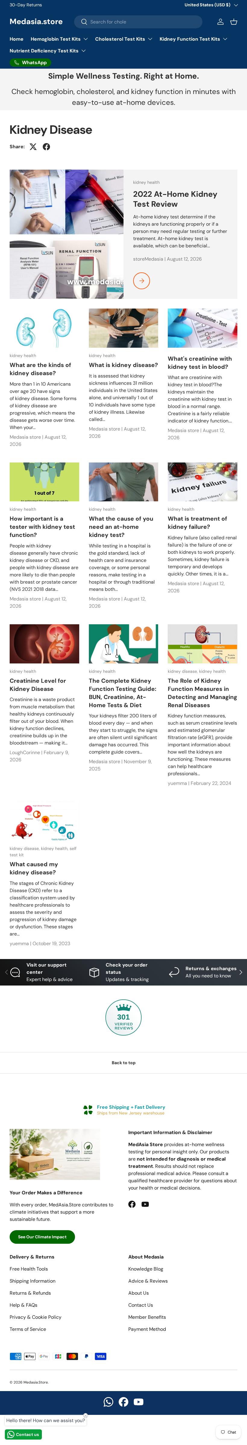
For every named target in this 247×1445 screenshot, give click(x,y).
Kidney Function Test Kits (190, 39)
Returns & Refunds (30, 1293)
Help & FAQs (23, 1305)
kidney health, (55, 848)
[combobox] (138, 21)
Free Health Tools (29, 1269)
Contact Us (140, 1305)
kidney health (146, 182)
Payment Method (147, 1329)
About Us (138, 1293)
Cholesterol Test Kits (120, 39)
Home (16, 39)
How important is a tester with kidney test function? (42, 527)
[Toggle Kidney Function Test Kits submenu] (225, 38)
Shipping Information (32, 1281)
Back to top (124, 1062)
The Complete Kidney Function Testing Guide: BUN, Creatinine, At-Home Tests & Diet (122, 693)
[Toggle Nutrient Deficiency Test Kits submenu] (83, 50)
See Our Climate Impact (42, 1237)
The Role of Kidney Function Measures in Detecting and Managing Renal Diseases (202, 693)
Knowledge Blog (145, 1269)
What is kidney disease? (123, 365)
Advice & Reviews (148, 1281)
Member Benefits (147, 1317)
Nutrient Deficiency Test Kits (44, 51)
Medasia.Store (35, 1382)
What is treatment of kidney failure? (197, 523)
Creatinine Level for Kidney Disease (38, 685)
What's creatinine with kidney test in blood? (200, 363)
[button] (233, 21)
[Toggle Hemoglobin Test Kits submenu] (85, 38)
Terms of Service (28, 1329)
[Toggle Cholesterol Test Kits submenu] (150, 38)
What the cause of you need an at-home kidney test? (121, 527)
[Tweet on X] (33, 146)
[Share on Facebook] (46, 146)
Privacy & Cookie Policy (35, 1317)
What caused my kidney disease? (34, 868)
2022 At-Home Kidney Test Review (175, 199)
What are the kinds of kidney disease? (40, 369)
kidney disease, (183, 671)
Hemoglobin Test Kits (56, 39)
